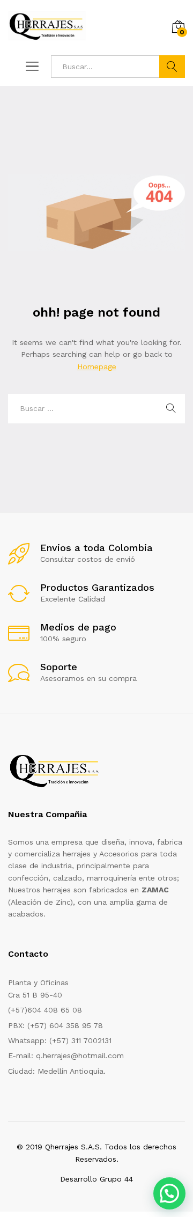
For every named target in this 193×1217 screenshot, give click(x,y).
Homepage (96, 366)
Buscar (172, 66)
